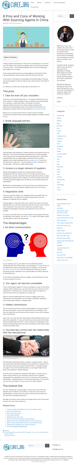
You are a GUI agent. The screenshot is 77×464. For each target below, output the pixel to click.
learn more (29, 216)
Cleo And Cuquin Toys (63, 225)
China (6, 432)
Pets (58, 174)
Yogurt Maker (61, 230)
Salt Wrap (60, 208)
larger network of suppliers (24, 432)
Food (58, 143)
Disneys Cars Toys (62, 260)
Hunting (59, 156)
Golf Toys (60, 252)
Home (32, 2)
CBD (58, 133)
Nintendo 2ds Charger (63, 238)
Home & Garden (62, 154)
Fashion (59, 141)
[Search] (72, 16)
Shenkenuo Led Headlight (65, 257)
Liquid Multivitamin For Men (65, 218)
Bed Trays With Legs (63, 235)
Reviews (39, 2)
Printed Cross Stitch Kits (64, 233)
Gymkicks (60, 228)
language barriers (12, 432)
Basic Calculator (62, 220)
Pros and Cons (35, 432)
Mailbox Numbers (9, 433)
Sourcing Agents (44, 432)
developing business (39, 109)
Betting (59, 120)
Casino (59, 131)
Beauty (59, 118)
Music (58, 169)
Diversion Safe (61, 255)
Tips (58, 187)
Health (59, 151)
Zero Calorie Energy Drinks (65, 223)
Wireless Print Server (63, 215)
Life (58, 164)
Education (60, 138)
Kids (58, 159)
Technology (60, 184)
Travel (59, 190)
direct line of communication (11, 269)
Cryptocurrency (61, 136)
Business (7, 430)
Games (59, 149)
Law (58, 161)
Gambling (60, 146)
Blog (58, 123)
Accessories (60, 115)
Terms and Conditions (59, 2)
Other (58, 172)
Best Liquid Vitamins (10, 435)
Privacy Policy (34, 7)
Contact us (43, 461)
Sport (58, 182)
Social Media (61, 179)
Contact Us (47, 2)
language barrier (33, 160)
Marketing (60, 167)
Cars (58, 128)
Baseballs (60, 245)
